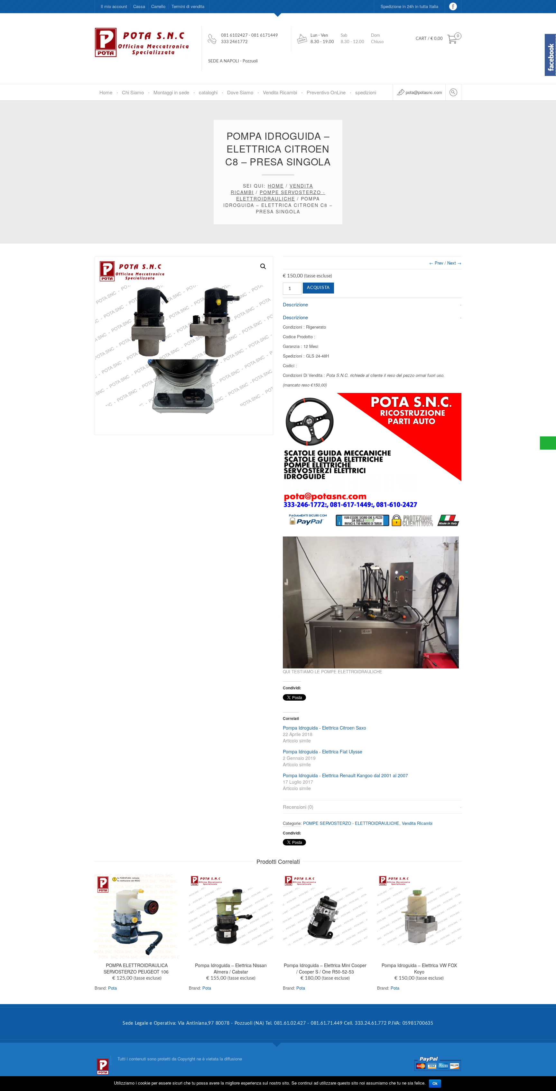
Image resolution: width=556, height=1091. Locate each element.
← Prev (436, 263)
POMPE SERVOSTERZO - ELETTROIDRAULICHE (280, 195)
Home (105, 92)
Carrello (158, 6)
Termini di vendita (187, 6)
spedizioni (365, 92)
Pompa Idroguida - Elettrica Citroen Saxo (324, 727)
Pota (112, 988)
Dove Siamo (240, 92)
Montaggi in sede (171, 92)
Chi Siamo (133, 92)
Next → (454, 263)
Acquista (318, 288)
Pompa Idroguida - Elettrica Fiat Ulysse (322, 751)
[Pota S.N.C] (103, 1060)
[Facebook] (453, 6)
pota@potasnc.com (424, 92)
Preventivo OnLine (326, 92)
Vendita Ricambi (280, 92)
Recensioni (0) (298, 806)
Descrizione (295, 304)
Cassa (139, 6)
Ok (435, 1083)
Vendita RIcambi (417, 823)
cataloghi (208, 92)
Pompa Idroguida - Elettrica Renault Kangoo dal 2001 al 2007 (345, 775)
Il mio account (114, 6)
